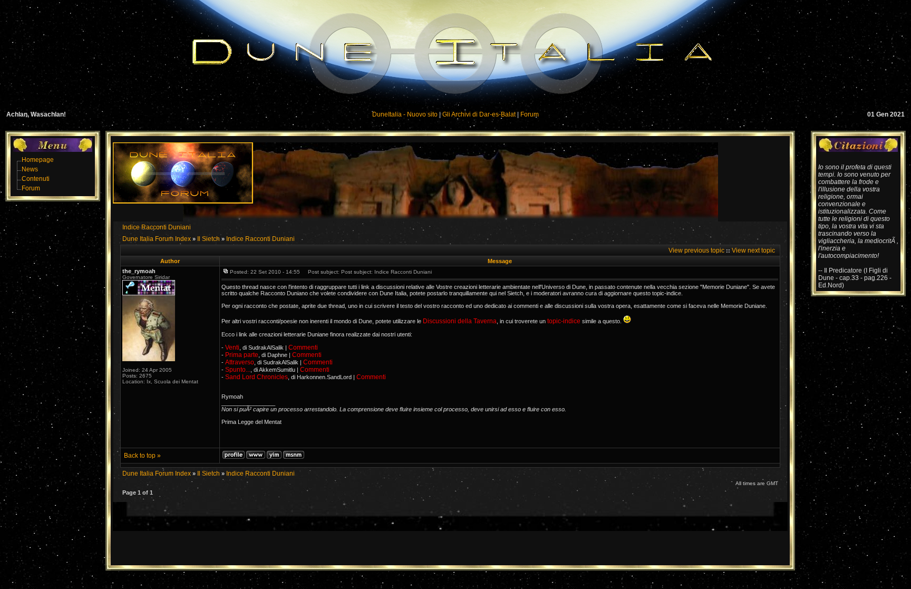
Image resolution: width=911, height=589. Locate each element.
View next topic (753, 250)
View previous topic (696, 250)
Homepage (38, 159)
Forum (529, 114)
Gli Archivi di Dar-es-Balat (479, 114)
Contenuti (36, 178)
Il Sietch (208, 239)
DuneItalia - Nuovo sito (405, 114)
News (30, 169)
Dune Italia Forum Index (156, 239)
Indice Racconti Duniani (156, 227)
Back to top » (142, 455)
